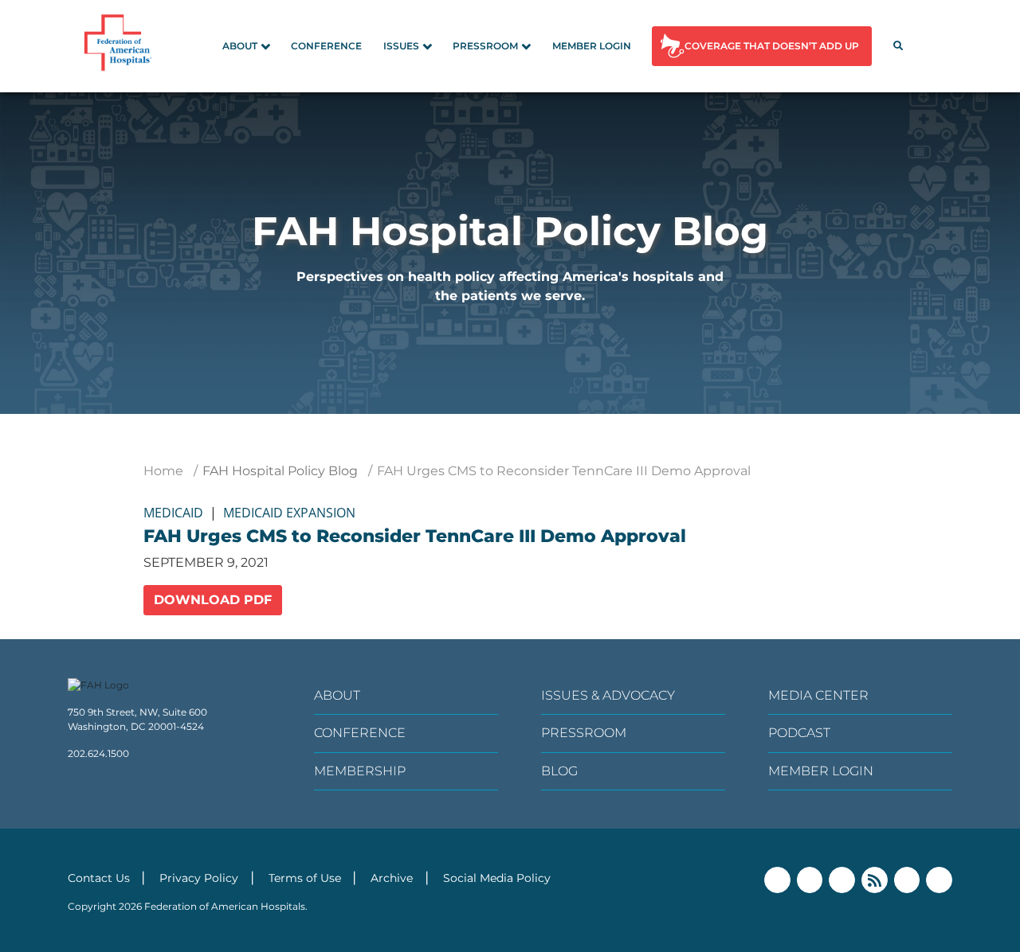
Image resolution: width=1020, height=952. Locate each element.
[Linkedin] (842, 880)
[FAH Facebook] (777, 880)
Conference (326, 46)
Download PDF (213, 599)
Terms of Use (305, 878)
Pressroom (485, 46)
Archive (392, 878)
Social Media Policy (497, 878)
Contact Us (99, 878)
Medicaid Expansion (289, 512)
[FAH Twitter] (810, 880)
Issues (401, 46)
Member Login (591, 46)
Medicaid (173, 512)
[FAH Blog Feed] (874, 880)
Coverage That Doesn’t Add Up (772, 46)
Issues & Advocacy (608, 695)
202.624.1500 (98, 753)
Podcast (799, 732)
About (239, 46)
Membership (360, 770)
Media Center (818, 695)
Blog (559, 770)
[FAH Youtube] (907, 880)
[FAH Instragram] (939, 880)
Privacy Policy (198, 878)
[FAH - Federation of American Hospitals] (120, 46)
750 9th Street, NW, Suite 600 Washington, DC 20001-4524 (137, 719)
